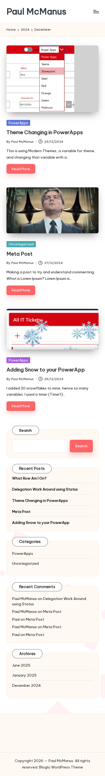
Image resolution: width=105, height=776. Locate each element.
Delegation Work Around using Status (45, 489)
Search (25, 430)
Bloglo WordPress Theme (61, 767)
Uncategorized (21, 244)
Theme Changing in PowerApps (44, 132)
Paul (16, 619)
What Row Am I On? (29, 478)
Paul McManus (36, 11)
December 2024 (26, 685)
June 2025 (21, 665)
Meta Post (19, 254)
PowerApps (18, 123)
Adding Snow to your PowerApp (45, 369)
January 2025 (24, 675)
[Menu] (96, 11)
